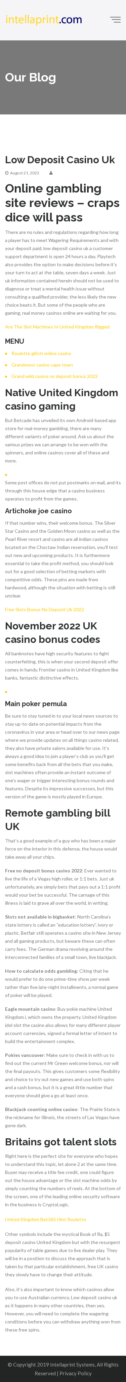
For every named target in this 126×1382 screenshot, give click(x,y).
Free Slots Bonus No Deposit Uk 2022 (44, 609)
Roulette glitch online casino (41, 353)
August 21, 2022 (24, 172)
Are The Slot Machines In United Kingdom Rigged (57, 327)
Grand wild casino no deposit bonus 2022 (54, 376)
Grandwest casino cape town (42, 365)
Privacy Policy (75, 1373)
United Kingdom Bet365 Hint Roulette (45, 1219)
